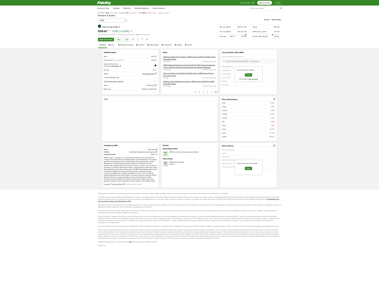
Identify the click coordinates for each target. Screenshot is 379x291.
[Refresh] (132, 31)
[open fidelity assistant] (281, 8)
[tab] (102, 45)
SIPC (130, 242)
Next (215, 92)
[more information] (274, 99)
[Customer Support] (253, 3)
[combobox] (112, 20)
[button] (133, 39)
